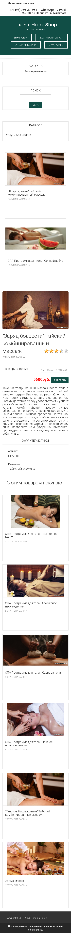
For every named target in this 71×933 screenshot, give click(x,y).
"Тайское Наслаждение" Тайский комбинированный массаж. (27, 813)
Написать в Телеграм (51, 13)
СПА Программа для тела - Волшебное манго (31, 535)
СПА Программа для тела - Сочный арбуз (35, 260)
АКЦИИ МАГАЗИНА (26, 45)
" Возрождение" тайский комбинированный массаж (26, 192)
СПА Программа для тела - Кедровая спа (33, 672)
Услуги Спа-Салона (19, 199)
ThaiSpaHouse (35, 26)
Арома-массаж (15, 881)
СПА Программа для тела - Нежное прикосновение (29, 743)
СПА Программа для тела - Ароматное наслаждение (31, 604)
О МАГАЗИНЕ (56, 45)
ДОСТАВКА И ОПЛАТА (51, 37)
